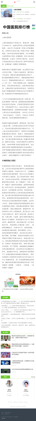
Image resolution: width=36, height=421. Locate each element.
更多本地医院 (10, 6)
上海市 (17, 12)
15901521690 (7, 412)
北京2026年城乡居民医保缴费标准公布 (22, 369)
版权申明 (21, 402)
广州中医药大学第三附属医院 (10, 290)
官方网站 (18, 18)
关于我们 (10, 402)
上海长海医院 (17, 9)
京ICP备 (3, 418)
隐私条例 (15, 402)
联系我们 (26, 402)
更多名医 (33, 377)
